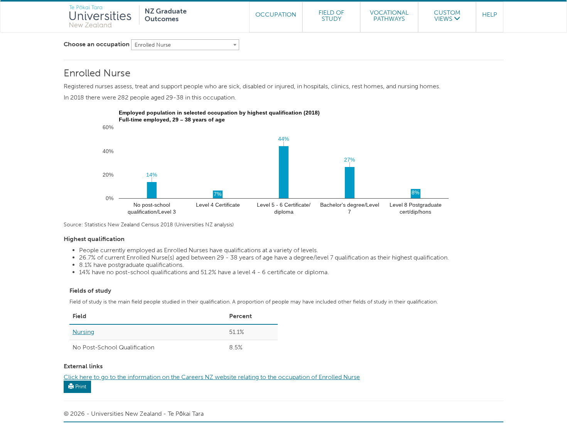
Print (80, 386)
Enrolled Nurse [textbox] (153, 45)
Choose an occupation (97, 44)
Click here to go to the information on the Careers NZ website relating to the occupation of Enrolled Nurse (212, 377)
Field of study (331, 15)
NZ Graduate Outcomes (166, 14)
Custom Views (447, 15)
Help (489, 14)
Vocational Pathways (389, 15)
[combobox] (185, 44)
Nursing (83, 332)
